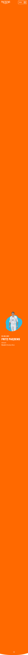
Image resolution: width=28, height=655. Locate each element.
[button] (22, 2)
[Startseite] (6, 2)
